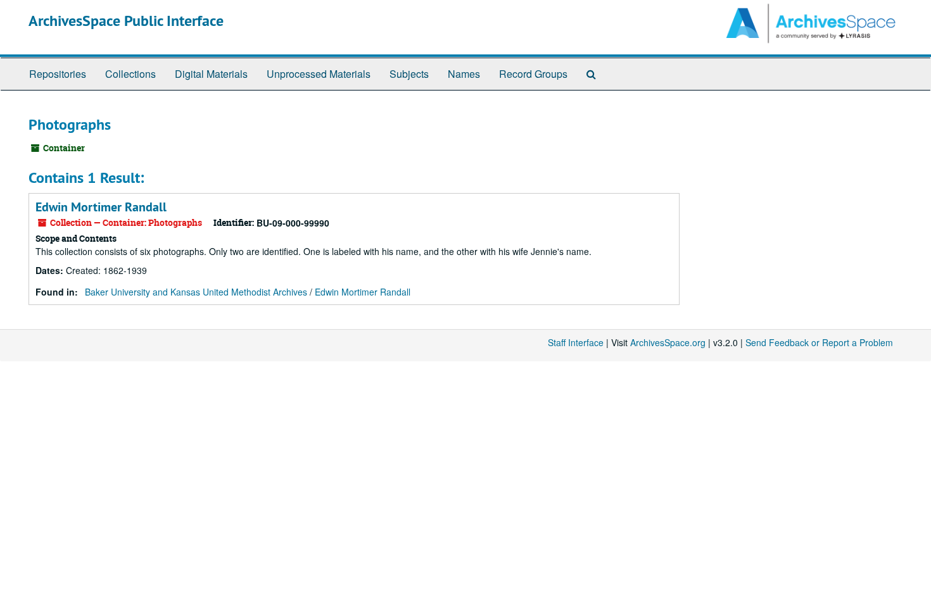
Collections (130, 73)
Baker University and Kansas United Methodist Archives (196, 291)
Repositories (57, 73)
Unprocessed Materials (318, 73)
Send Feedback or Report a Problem (819, 342)
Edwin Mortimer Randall (101, 207)
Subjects (409, 73)
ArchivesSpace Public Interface (126, 20)
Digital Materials (211, 73)
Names (464, 73)
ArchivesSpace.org (668, 342)
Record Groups (533, 73)
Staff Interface (576, 342)
